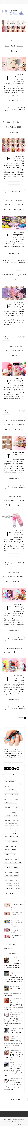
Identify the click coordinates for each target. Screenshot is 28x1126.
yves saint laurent (9, 893)
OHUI (5, 797)
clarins (12, 812)
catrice (6, 810)
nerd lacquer (13, 862)
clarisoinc (7, 815)
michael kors (8, 859)
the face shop (8, 885)
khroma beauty (8, 844)
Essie (18, 784)
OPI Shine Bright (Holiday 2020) (14, 277)
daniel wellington (9, 820)
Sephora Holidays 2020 (14, 652)
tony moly (18, 888)
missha (16, 859)
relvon (6, 875)
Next (23, 64)
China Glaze (12, 781)
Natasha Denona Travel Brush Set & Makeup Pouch (14, 46)
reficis (17, 872)
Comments (14, 108)
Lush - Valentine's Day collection (14, 353)
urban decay (7, 891)
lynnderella (8, 857)
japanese (18, 496)
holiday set (19, 648)
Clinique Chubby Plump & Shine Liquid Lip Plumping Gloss (16, 1014)
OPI (10, 797)
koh (16, 844)
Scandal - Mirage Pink (15, 1050)
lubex (13, 851)
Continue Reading (14, 100)
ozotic (6, 865)
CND (5, 781)
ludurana (7, 854)
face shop (19, 831)
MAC (14, 792)
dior (18, 820)
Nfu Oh (6, 794)
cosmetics (12, 496)
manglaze (16, 857)
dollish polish (13, 823)
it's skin (6, 841)
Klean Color (7, 792)
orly (20, 862)
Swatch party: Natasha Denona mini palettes (14, 427)
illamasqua (7, 838)
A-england (7, 778)
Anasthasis (15, 778)
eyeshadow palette (19, 420)
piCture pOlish (8, 867)
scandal (6, 878)
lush (13, 854)
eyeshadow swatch (19, 200)
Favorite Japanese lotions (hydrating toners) (14, 502)
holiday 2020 (11, 648)
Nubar (16, 794)
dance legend (14, 818)
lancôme (13, 849)
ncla (5, 862)
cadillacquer (8, 807)
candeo (16, 807)
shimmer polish (8, 880)
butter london (8, 805)
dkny (5, 823)
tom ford (16, 885)
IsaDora (10, 786)
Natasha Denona (17, 37)
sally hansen (14, 875)
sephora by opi (15, 878)
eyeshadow (8, 200)
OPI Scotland (13, 958)
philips (12, 865)
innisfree (15, 838)
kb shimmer (14, 841)
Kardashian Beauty (9, 789)
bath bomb (11, 346)
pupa (15, 867)
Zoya (5, 799)
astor (6, 802)
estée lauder (15, 825)
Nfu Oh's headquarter (15, 986)
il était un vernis (14, 836)
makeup (9, 37)
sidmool (17, 880)
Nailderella (22, 109)
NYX (19, 792)
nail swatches (16, 118)
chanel (20, 810)
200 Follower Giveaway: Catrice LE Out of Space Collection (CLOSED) (16, 1064)
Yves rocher (16, 797)
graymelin (15, 833)
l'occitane (13, 846)
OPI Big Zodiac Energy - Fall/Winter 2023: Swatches (14, 127)
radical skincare (9, 870)
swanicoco (16, 883)
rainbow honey (8, 872)
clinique (14, 815)
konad (6, 846)
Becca (11, 572)
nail (10, 118)
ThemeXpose (15, 1119)
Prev (5, 64)
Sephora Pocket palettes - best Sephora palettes (14, 206)
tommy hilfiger (8, 888)
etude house (7, 828)
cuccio (6, 818)
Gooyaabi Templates (7, 1121)
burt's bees (13, 802)
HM (5, 786)
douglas (6, 825)
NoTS (11, 794)
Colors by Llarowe (9, 784)
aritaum (16, 799)
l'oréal (6, 849)
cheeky (6, 812)
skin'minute (7, 883)
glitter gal (7, 833)
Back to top (21, 1124)
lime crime (7, 851)
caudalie (13, 810)
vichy (14, 891)
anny (10, 799)
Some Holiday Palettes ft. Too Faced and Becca (14, 579)
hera (5, 836)
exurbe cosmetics (9, 831)
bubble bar (18, 346)
